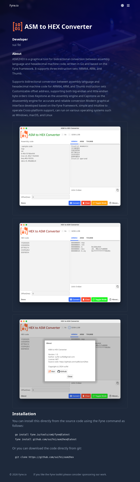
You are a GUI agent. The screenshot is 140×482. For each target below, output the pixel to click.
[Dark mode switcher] (122, 5)
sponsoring (88, 474)
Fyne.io (14, 5)
